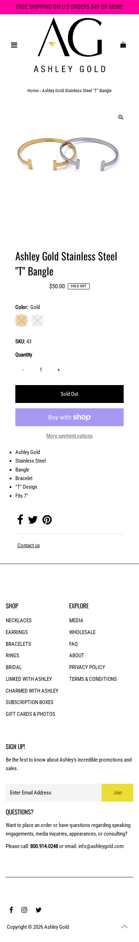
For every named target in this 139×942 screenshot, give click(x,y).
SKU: (20, 341)
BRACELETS (18, 644)
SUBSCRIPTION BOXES (29, 702)
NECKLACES (19, 620)
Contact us (28, 546)
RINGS (12, 655)
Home (32, 90)
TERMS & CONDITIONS (93, 679)
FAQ (73, 644)
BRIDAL (14, 667)
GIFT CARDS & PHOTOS (30, 714)
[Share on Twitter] (33, 522)
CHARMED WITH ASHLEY (32, 691)
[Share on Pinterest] (47, 522)
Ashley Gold (56, 927)
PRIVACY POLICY (87, 667)
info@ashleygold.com (101, 846)
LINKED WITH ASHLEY (29, 679)
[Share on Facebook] (20, 522)
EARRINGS (17, 632)
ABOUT (76, 655)
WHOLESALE (82, 632)
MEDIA (76, 620)
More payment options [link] (69, 436)
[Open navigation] (14, 45)
